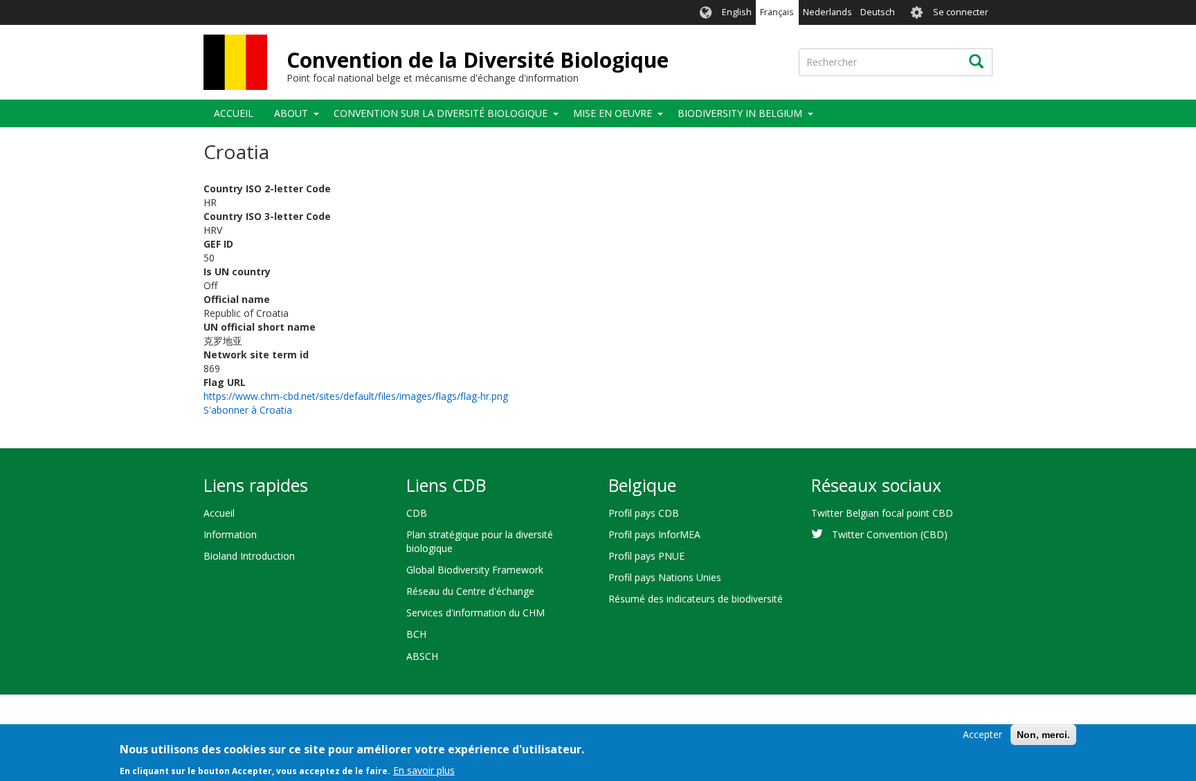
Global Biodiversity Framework (474, 569)
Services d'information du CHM (475, 612)
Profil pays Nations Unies (664, 577)
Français (777, 12)
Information (230, 534)
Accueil (233, 113)
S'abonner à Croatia (247, 409)
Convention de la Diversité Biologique (478, 60)
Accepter (982, 734)
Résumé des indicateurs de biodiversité (695, 598)
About (291, 113)
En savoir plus (424, 770)
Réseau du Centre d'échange (470, 591)
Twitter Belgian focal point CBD (882, 513)
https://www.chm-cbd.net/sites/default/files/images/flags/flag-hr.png (355, 396)
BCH (416, 634)
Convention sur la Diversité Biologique (440, 113)
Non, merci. (1043, 734)
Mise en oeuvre (612, 113)
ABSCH (422, 656)
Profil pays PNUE (646, 555)
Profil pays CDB (643, 513)
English (737, 12)
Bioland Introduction (249, 555)
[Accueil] (235, 62)
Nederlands (827, 12)
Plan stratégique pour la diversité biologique (479, 541)
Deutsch (877, 12)
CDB (416, 513)
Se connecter (960, 12)
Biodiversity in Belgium (740, 113)
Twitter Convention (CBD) (890, 534)
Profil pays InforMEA (654, 534)
